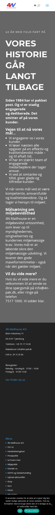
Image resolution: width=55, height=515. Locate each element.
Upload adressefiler (16, 477)
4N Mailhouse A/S (15, 443)
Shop (9, 481)
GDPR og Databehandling (19, 473)
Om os (10, 447)
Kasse (10, 490)
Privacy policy (31, 511)
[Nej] (51, 504)
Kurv (9, 486)
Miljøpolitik (12, 464)
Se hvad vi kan (13, 460)
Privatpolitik (12, 455)
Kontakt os (12, 468)
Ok (20, 511)
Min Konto (12, 494)
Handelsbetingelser (16, 451)
